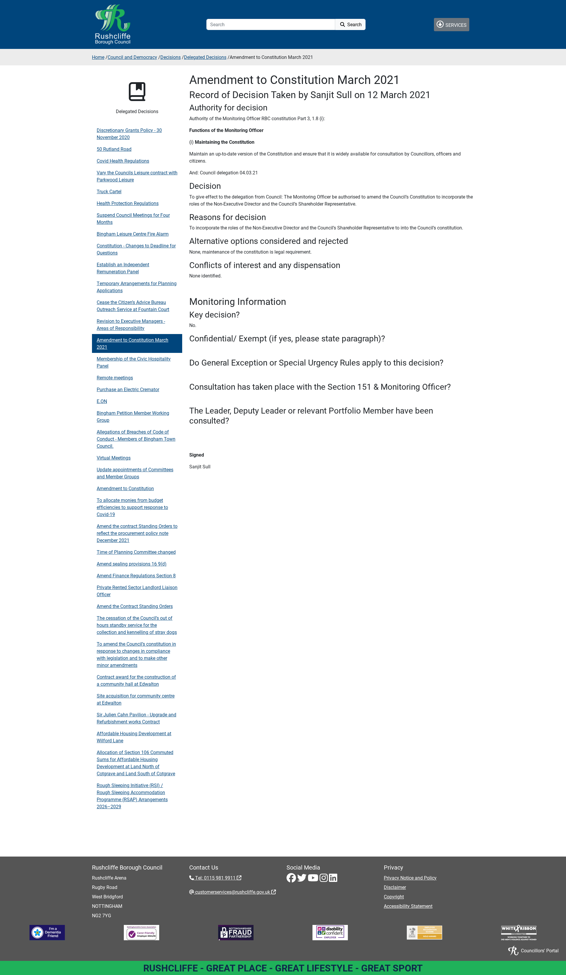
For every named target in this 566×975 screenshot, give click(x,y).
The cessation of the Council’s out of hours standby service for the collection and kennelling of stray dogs (137, 625)
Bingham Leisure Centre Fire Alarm (133, 234)
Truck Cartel (109, 191)
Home (98, 57)
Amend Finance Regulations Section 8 (136, 575)
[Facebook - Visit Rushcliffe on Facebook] (292, 879)
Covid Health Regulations (123, 161)
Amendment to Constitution (125, 488)
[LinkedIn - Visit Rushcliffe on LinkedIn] (333, 879)
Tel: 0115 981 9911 (215, 878)
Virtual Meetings (114, 458)
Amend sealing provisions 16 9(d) (132, 564)
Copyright (394, 896)
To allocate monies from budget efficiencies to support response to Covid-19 (132, 507)
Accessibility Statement (408, 906)
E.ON (102, 401)
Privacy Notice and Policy (410, 878)
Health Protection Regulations (128, 203)
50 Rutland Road (114, 149)
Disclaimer (395, 887)
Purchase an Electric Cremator (128, 389)
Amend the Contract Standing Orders (135, 606)
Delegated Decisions (205, 57)
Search (354, 24)
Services (455, 25)
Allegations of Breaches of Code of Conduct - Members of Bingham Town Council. (136, 439)
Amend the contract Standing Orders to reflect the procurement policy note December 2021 (137, 533)
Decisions (170, 57)
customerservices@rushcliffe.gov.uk (232, 892)
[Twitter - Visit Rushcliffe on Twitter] (302, 879)
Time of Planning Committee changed (136, 552)
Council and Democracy (132, 57)
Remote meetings (115, 377)
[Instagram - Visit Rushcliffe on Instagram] (324, 879)
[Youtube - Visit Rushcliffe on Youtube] (314, 879)
